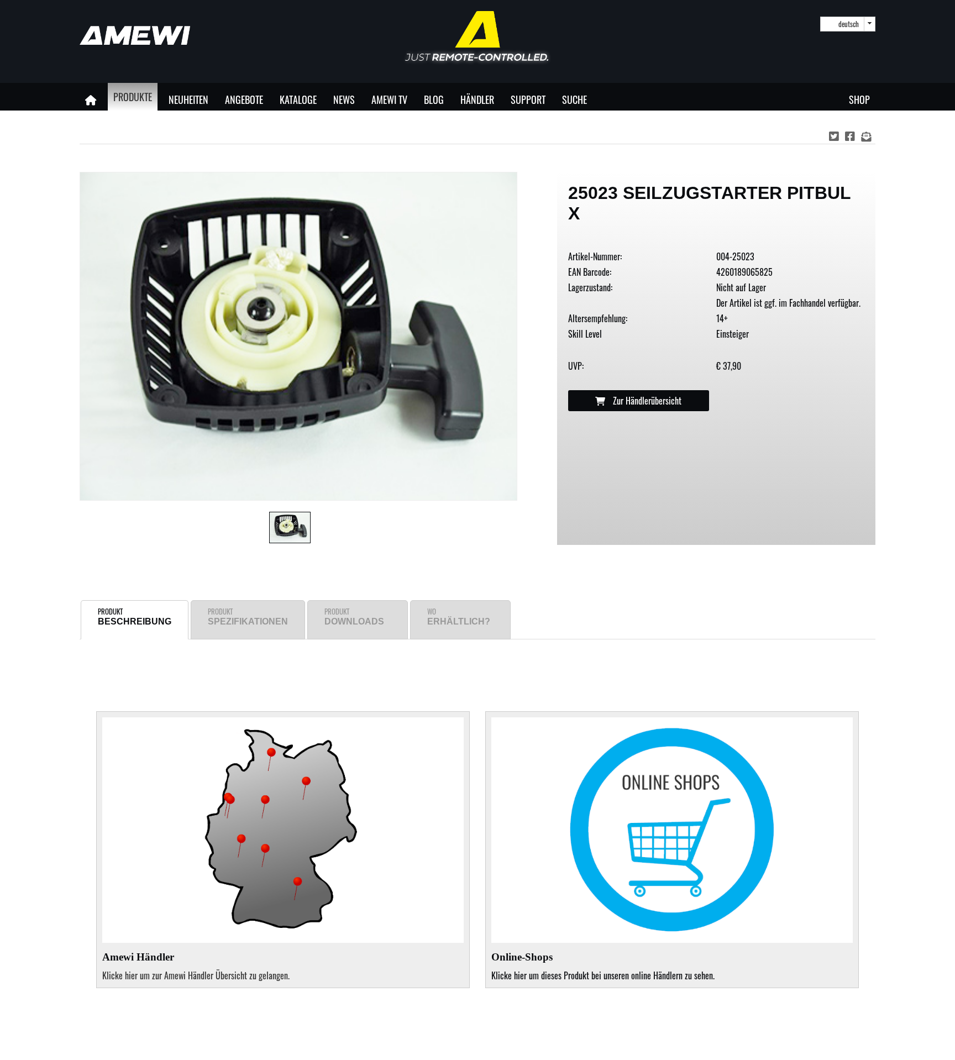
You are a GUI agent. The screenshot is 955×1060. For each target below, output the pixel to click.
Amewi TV (389, 99)
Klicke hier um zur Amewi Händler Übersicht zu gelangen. (196, 975)
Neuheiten (188, 99)
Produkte (132, 96)
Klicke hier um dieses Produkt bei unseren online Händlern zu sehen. (603, 966)
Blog (434, 99)
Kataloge (298, 99)
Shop (859, 99)
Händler (477, 99)
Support (528, 99)
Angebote (244, 99)
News (344, 99)
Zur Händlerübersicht (646, 400)
